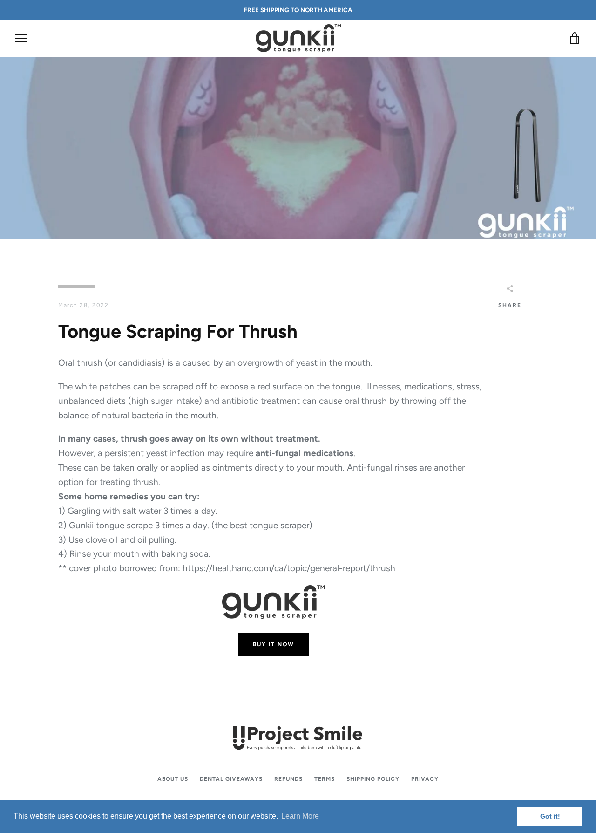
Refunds (288, 779)
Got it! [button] (550, 816)
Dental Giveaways (231, 779)
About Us (172, 779)
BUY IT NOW (273, 644)
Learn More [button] (300, 816)
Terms (324, 779)
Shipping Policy (373, 779)
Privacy (425, 779)
